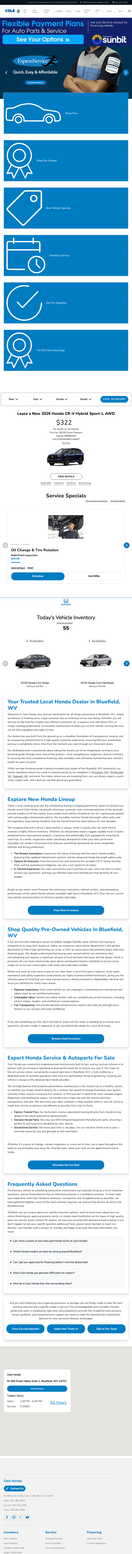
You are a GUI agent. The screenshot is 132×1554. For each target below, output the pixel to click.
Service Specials (53, 1543)
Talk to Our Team (106, 1329)
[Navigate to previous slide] (2, 72)
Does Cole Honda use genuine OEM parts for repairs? (44, 1273)
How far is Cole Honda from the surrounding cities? (42, 1283)
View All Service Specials (96, 501)
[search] (129, 11)
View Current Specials (25, 1329)
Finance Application (96, 1543)
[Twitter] (20, 1517)
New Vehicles (10, 1538)
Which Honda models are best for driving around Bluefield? (47, 1251)
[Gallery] (66, 72)
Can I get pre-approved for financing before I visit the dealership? (50, 1262)
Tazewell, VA (20, 776)
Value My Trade (94, 1538)
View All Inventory (65, 623)
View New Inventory (66, 910)
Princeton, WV (100, 772)
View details (66, 476)
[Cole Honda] (12, 11)
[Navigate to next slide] (129, 72)
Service (51, 1532)
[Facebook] (7, 1517)
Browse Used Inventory (66, 1038)
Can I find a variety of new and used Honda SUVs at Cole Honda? (50, 1241)
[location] (80, 2)
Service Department (55, 1547)
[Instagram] (13, 1517)
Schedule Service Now (66, 1165)
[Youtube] (27, 1517)
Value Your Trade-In (66, 1329)
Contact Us (17, 1488)
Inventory (11, 1532)
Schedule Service (117, 501)
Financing (94, 1532)
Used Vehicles (11, 1543)
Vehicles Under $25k (14, 1547)
